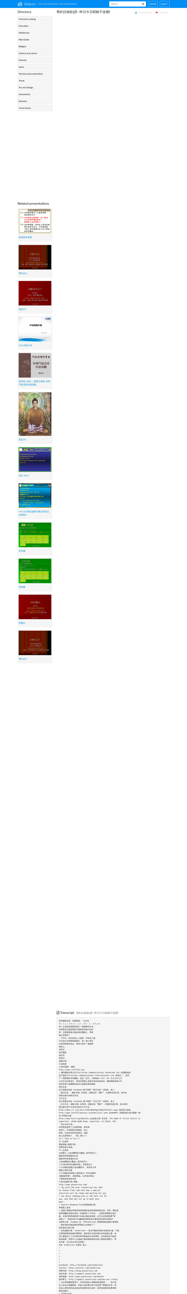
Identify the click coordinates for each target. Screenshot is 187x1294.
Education (23, 26)
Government (25, 108)
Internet (22, 60)
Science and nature (28, 53)
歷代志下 (23, 659)
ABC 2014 (24, 476)
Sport (21, 67)
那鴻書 (22, 587)
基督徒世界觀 (25, 237)
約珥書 (22, 551)
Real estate (24, 40)
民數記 (22, 623)
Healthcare (24, 33)
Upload (152, 4)
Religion (22, 46)
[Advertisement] (35, 154)
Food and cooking (27, 19)
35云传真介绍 (25, 345)
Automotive (24, 94)
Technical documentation (31, 74)
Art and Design (26, 87)
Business (23, 101)
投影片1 (23, 309)
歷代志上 (23, 273)
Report (163, 13)
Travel (21, 81)
